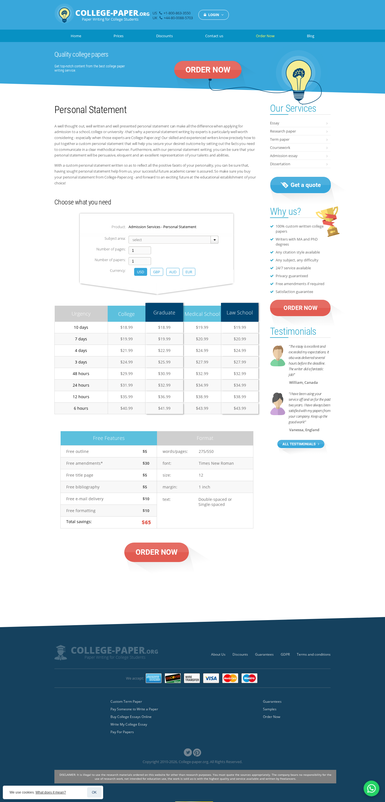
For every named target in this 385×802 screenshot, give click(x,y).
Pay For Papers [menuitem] (122, 732)
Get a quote (305, 185)
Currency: (118, 270)
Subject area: (115, 238)
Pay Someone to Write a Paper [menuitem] (134, 709)
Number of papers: (110, 259)
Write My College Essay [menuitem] (128, 724)
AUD (172, 271)
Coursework (280, 147)
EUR (188, 271)
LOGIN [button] (213, 15)
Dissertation (280, 163)
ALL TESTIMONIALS (299, 444)
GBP (156, 271)
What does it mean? (51, 792)
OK (94, 792)
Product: (119, 226)
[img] (102, 16)
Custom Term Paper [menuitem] (126, 701)
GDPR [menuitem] (285, 654)
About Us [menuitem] (218, 654)
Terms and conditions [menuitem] (314, 654)
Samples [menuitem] (269, 709)
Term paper (279, 139)
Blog (310, 35)
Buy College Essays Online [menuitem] (131, 716)
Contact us (214, 35)
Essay (274, 122)
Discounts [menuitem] (240, 654)
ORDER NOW (207, 69)
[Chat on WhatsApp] (371, 788)
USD (140, 271)
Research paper (283, 131)
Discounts (164, 35)
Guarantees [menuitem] (264, 654)
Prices (118, 35)
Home (76, 35)
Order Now (265, 35)
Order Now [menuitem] (271, 716)
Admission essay (284, 155)
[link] (188, 752)
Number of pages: (111, 249)
